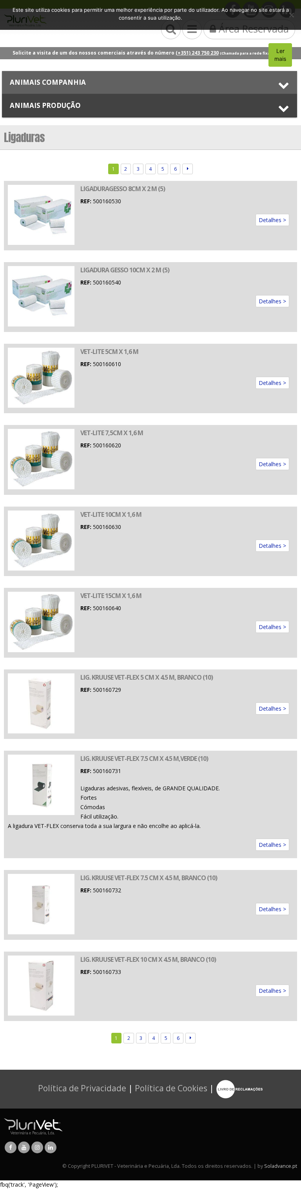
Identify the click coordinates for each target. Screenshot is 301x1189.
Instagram (37, 1147)
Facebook (10, 1147)
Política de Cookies (171, 1088)
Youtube (24, 1147)
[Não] (291, 15)
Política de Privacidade (82, 1088)
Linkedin (50, 1147)
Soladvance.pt (280, 1166)
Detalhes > (272, 220)
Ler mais (280, 54)
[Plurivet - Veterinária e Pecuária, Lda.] (33, 1126)
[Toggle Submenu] (149, 82)
